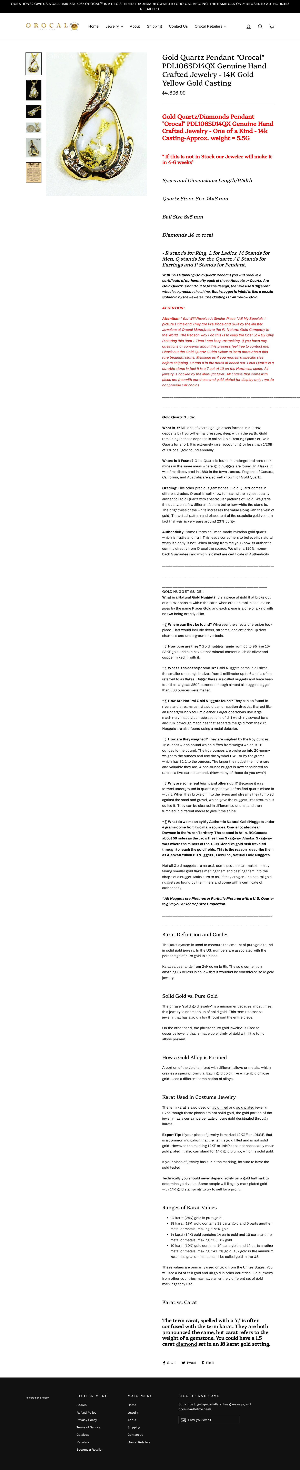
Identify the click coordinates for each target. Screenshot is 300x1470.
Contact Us (178, 26)
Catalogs (83, 1434)
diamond (186, 1343)
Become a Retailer (89, 1449)
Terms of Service (89, 1427)
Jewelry (113, 26)
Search (82, 1405)
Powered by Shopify (37, 1397)
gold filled (220, 1107)
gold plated (245, 1107)
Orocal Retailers (209, 26)
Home (93, 26)
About (135, 26)
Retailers (83, 1442)
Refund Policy (87, 1412)
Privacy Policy (87, 1420)
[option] (96, 124)
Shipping (154, 26)
